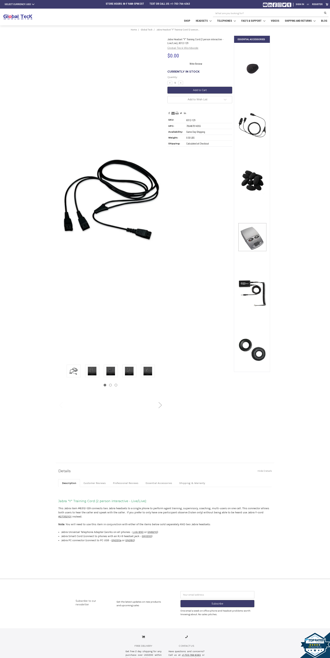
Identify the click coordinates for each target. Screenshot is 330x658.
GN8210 (152, 532)
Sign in (300, 4)
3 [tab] (116, 385)
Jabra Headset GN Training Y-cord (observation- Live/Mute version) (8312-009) (252, 116)
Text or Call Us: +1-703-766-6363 (170, 3)
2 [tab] (110, 385)
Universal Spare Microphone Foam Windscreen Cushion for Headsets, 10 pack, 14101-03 (252, 171)
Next (160, 405)
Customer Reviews (95, 483)
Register (317, 4)
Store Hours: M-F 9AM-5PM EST (125, 3)
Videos (275, 20)
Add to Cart (252, 145)
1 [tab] (105, 385)
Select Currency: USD (18, 4)
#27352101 (65, 516)
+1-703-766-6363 (191, 655)
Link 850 (138, 532)
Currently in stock (183, 71)
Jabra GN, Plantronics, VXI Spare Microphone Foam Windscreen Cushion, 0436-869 (252, 60)
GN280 (129, 540)
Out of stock (252, 89)
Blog (324, 20)
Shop (187, 20)
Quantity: (172, 77)
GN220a (116, 540)
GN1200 (147, 536)
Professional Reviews (125, 483)
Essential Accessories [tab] (159, 483)
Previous (60, 405)
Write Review (196, 63)
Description (69, 483)
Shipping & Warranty (192, 483)
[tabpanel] (73, 371)
